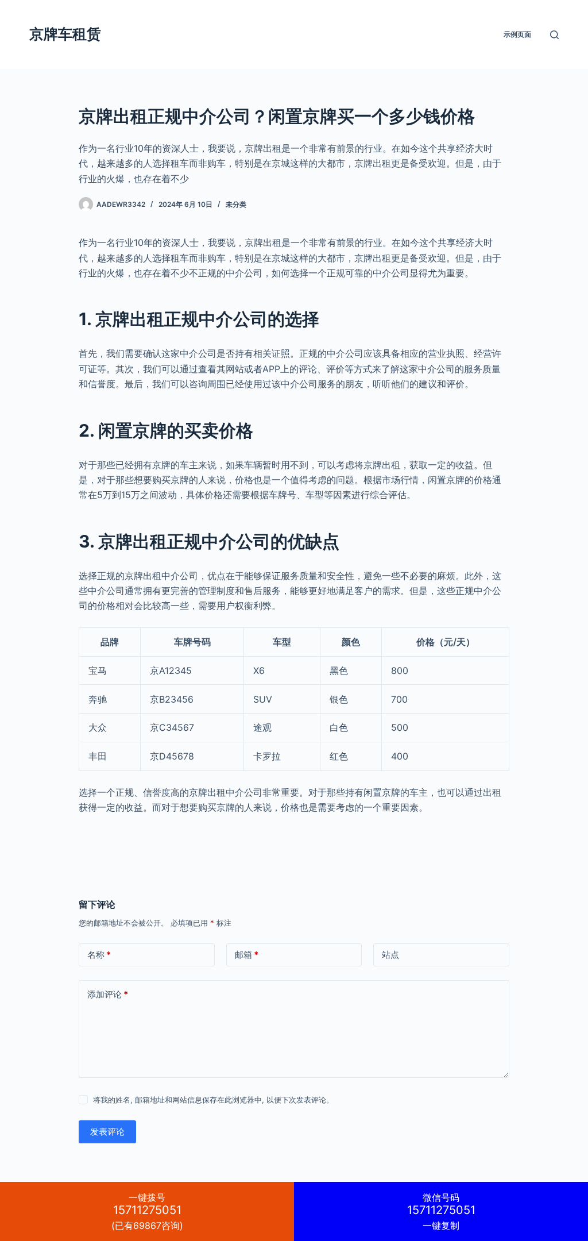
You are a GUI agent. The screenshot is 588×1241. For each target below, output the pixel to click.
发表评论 (107, 1131)
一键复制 (441, 1211)
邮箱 (246, 954)
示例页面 (517, 34)
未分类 (236, 204)
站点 (390, 954)
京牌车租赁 (65, 34)
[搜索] (554, 34)
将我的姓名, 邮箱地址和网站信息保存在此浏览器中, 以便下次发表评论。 (213, 1099)
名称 (99, 954)
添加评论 (107, 994)
